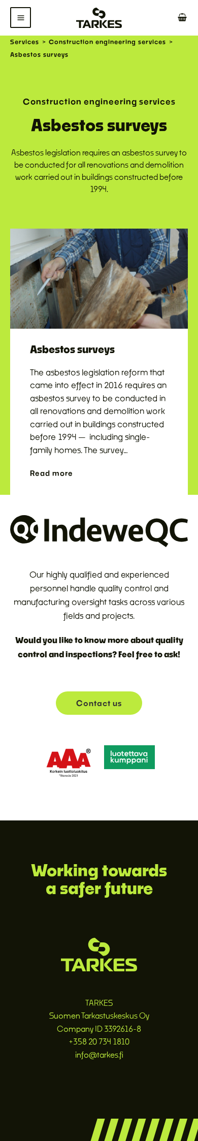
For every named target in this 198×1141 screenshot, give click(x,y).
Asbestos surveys (72, 349)
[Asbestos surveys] (99, 277)
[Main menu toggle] (20, 17)
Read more (52, 473)
